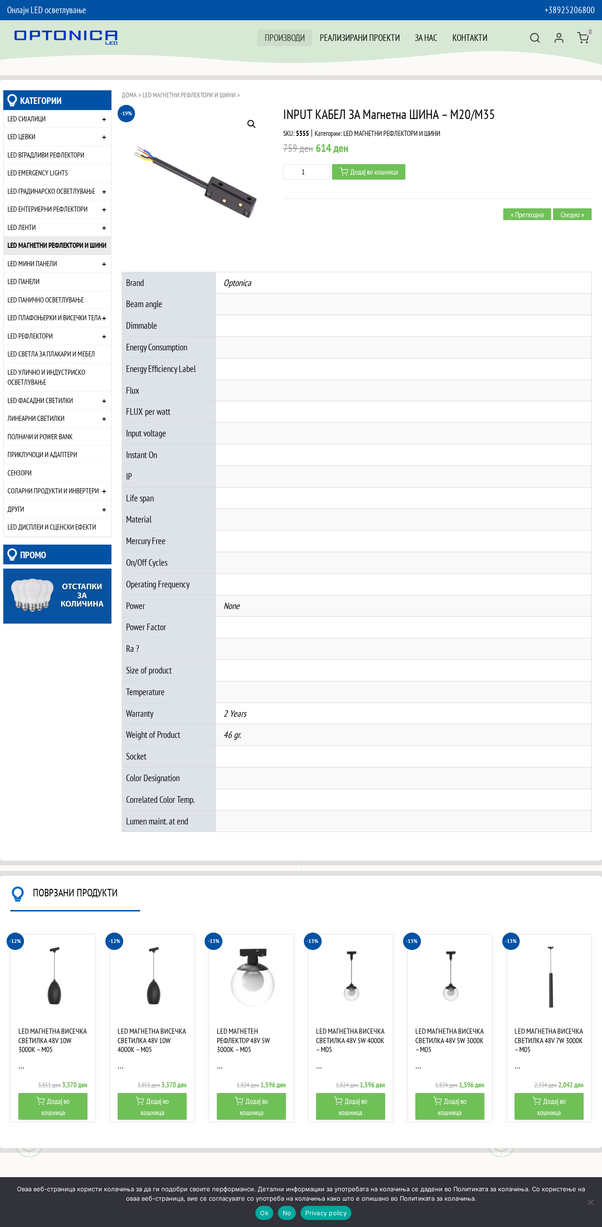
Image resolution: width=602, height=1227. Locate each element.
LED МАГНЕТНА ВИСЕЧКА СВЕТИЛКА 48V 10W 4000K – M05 (152, 1040)
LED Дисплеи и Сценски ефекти (52, 526)
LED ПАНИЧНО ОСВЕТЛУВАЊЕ (46, 299)
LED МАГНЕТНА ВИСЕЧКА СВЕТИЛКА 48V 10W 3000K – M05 (52, 1040)
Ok (264, 1213)
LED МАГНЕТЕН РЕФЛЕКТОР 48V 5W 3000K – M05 (243, 1040)
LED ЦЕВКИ (21, 136)
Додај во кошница (374, 171)
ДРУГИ (16, 509)
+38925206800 (570, 10)
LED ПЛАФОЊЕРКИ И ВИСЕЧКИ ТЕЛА (54, 317)
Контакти (469, 37)
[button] (251, 124)
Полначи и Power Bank (40, 436)
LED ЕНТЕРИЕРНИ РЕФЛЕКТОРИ (47, 209)
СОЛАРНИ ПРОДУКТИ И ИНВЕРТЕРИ (53, 490)
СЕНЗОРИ (20, 472)
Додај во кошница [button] (55, 1106)
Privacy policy (326, 1213)
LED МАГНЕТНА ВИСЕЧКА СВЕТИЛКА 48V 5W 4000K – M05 (350, 1040)
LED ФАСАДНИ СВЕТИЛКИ (40, 400)
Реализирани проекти (360, 37)
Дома (129, 95)
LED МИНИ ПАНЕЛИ (32, 263)
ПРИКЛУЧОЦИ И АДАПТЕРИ (42, 454)
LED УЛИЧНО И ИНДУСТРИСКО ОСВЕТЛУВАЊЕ (46, 377)
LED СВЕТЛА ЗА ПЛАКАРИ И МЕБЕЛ (51, 353)
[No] (590, 1202)
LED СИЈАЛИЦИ (27, 118)
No (287, 1213)
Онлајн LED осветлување (46, 10)
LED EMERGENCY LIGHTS (38, 172)
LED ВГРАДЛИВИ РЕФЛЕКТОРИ (46, 154)
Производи (285, 37)
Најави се (559, 38)
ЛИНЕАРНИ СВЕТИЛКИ (36, 418)
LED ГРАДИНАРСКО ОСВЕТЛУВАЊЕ (51, 191)
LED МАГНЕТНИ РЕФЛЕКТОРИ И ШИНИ (57, 245)
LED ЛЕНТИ (22, 227)
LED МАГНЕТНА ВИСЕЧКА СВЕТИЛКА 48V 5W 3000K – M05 (449, 1040)
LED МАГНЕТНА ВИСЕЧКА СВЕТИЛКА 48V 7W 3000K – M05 (549, 1040)
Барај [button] (535, 38)
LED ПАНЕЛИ (24, 281)
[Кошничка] (583, 38)
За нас (426, 37)
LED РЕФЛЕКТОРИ (30, 335)
